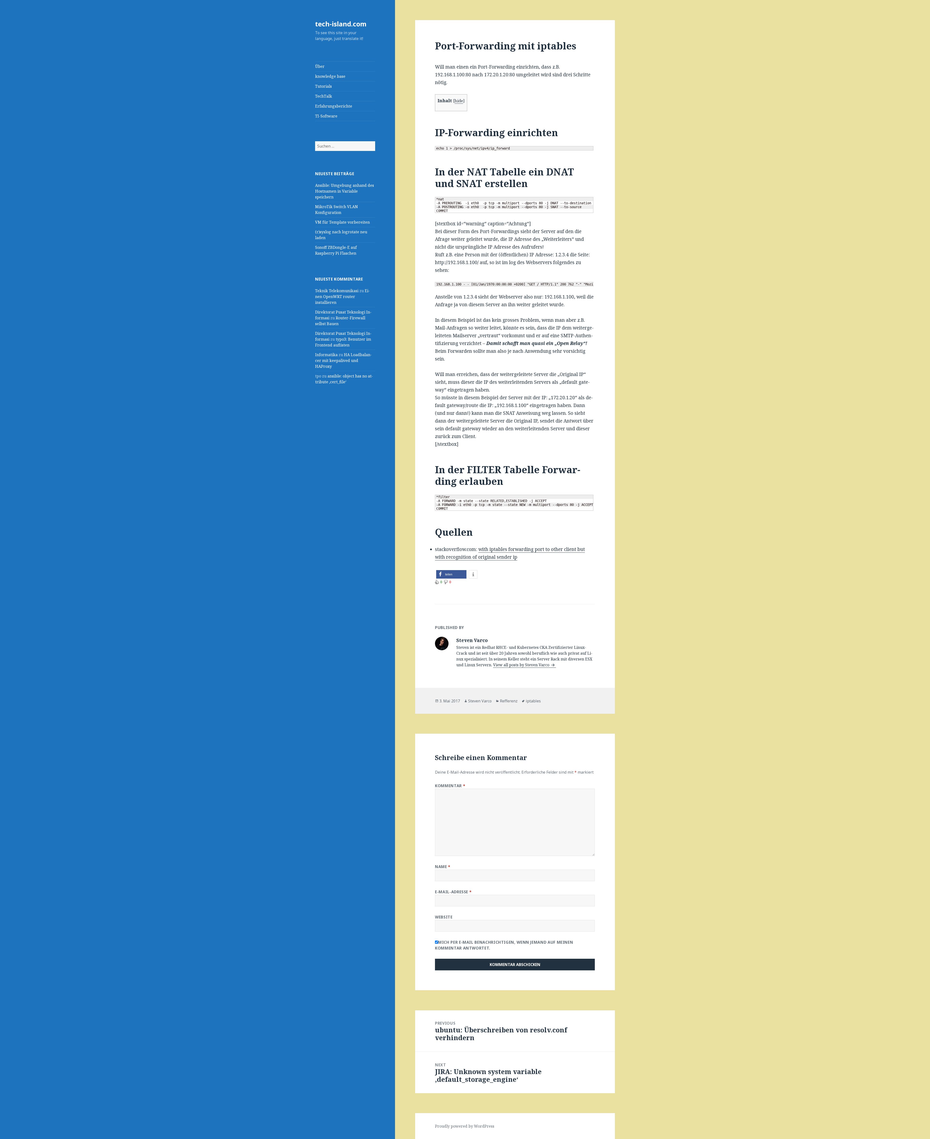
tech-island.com (340, 23)
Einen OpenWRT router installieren (342, 296)
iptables (533, 701)
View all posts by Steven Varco (521, 665)
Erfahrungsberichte (333, 106)
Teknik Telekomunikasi (336, 290)
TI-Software (326, 116)
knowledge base (330, 76)
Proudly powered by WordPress (464, 1126)
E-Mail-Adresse (453, 892)
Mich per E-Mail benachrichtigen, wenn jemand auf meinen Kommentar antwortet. (504, 945)
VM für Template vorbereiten (342, 222)
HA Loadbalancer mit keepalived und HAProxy (343, 360)
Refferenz (509, 701)
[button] (451, 574)
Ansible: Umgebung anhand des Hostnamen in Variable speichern (344, 191)
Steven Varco (480, 701)
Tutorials (323, 86)
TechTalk (323, 96)
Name (442, 866)
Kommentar (450, 785)
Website (443, 917)
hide (459, 100)
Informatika (326, 354)
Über (320, 66)
